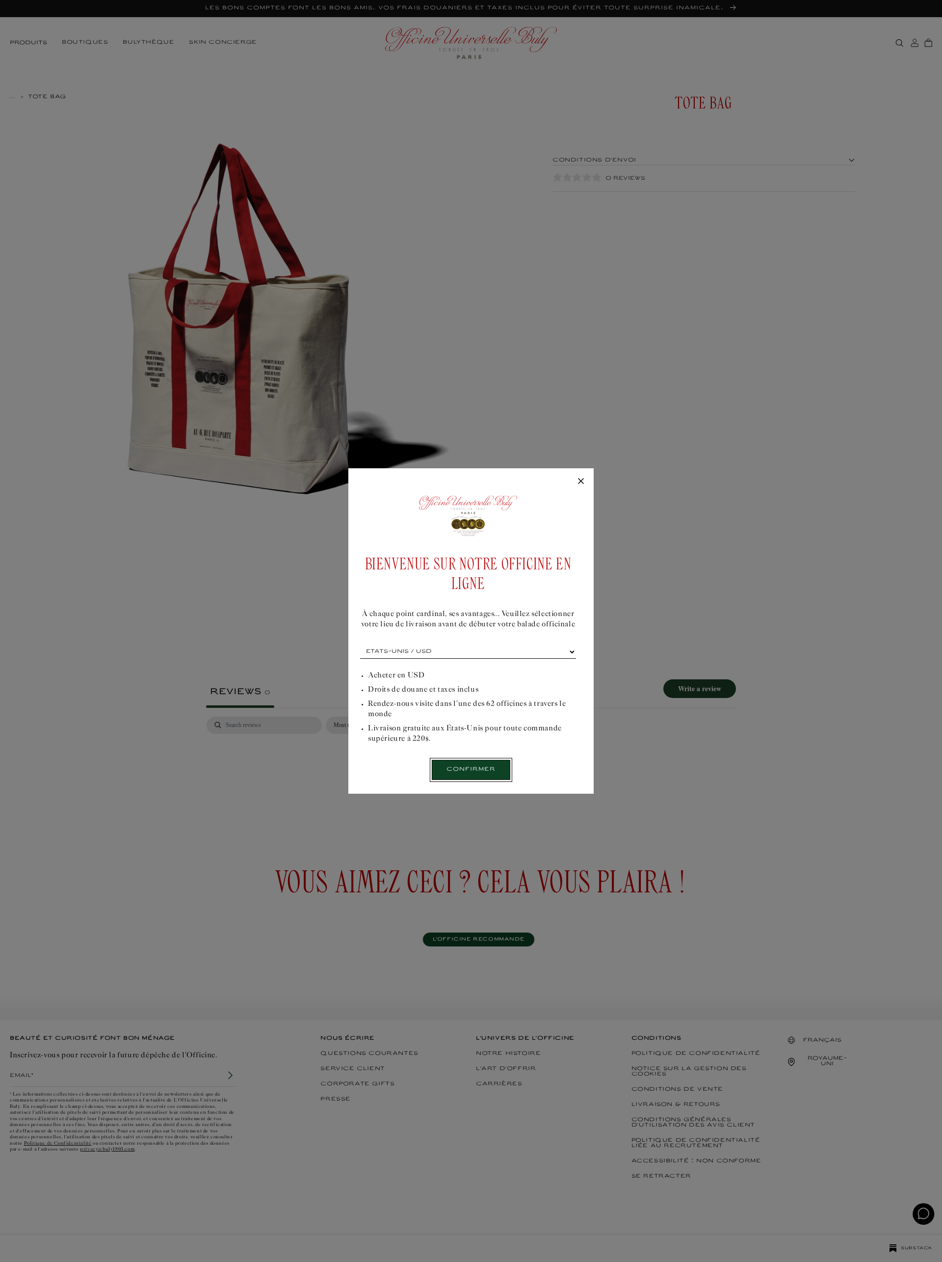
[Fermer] (581, 481)
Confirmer (471, 769)
